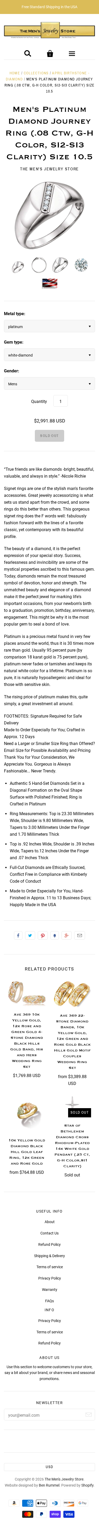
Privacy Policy (49, 1278)
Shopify (87, 1485)
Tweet (30, 935)
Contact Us (49, 1233)
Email (79, 935)
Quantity (39, 401)
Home (15, 73)
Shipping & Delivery (49, 1256)
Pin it (43, 935)
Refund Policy (49, 1244)
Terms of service (49, 1267)
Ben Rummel (49, 1485)
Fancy (54, 935)
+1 (67, 935)
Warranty (49, 1289)
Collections (36, 73)
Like (18, 935)
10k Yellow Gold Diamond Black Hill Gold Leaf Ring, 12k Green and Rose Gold (26, 1152)
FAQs (49, 1301)
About (50, 1222)
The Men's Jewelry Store (49, 169)
